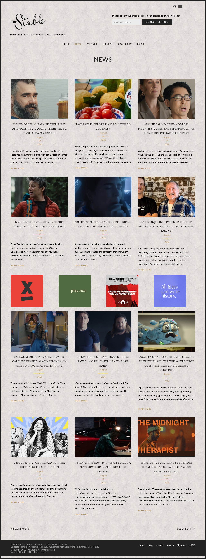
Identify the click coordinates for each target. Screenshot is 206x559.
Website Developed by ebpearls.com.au (30, 552)
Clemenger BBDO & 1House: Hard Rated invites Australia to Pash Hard (103, 361)
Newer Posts (21, 529)
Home (65, 44)
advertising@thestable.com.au (83, 546)
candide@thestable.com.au (35, 546)
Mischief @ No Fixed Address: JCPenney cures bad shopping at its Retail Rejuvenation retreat (166, 129)
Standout (125, 44)
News (77, 44)
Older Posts (185, 529)
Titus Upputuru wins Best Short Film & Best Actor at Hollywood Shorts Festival (166, 467)
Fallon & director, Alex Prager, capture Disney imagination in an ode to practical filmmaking (39, 361)
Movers (108, 44)
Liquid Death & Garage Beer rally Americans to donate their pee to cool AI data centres (39, 129)
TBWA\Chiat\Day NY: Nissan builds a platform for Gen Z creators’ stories (103, 467)
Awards (92, 44)
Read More (17, 168)
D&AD (140, 44)
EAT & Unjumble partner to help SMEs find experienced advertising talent (166, 226)
